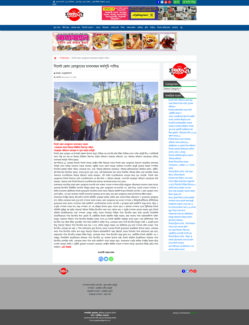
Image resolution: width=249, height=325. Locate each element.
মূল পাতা (57, 27)
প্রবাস (98, 27)
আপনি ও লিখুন (190, 2)
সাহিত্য (152, 27)
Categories (171, 84)
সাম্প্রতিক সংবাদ (173, 96)
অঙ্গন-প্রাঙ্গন (131, 27)
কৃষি (146, 27)
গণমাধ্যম (64, 58)
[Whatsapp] (111, 257)
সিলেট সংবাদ (87, 27)
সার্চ (177, 2)
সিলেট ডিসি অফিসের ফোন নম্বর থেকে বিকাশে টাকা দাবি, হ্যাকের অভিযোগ (181, 103)
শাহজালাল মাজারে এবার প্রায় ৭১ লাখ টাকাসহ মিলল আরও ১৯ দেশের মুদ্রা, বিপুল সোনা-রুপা (182, 207)
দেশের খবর (75, 27)
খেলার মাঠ (115, 27)
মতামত (175, 27)
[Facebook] (101, 257)
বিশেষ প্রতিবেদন (163, 27)
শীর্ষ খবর (65, 27)
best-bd (194, 313)
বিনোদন (105, 27)
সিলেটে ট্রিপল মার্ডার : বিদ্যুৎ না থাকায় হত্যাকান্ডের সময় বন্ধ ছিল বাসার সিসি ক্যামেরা (181, 239)
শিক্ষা (123, 27)
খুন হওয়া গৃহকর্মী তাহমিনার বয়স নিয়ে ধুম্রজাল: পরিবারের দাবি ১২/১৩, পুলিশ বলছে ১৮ (182, 132)
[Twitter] (106, 257)
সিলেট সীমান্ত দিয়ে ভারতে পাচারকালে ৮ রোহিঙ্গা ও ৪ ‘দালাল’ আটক (182, 165)
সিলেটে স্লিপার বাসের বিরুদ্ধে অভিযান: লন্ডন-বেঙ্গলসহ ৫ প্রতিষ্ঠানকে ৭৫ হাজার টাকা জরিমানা (182, 142)
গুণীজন (140, 27)
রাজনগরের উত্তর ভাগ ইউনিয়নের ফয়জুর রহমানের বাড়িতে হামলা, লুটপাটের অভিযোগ (181, 217)
